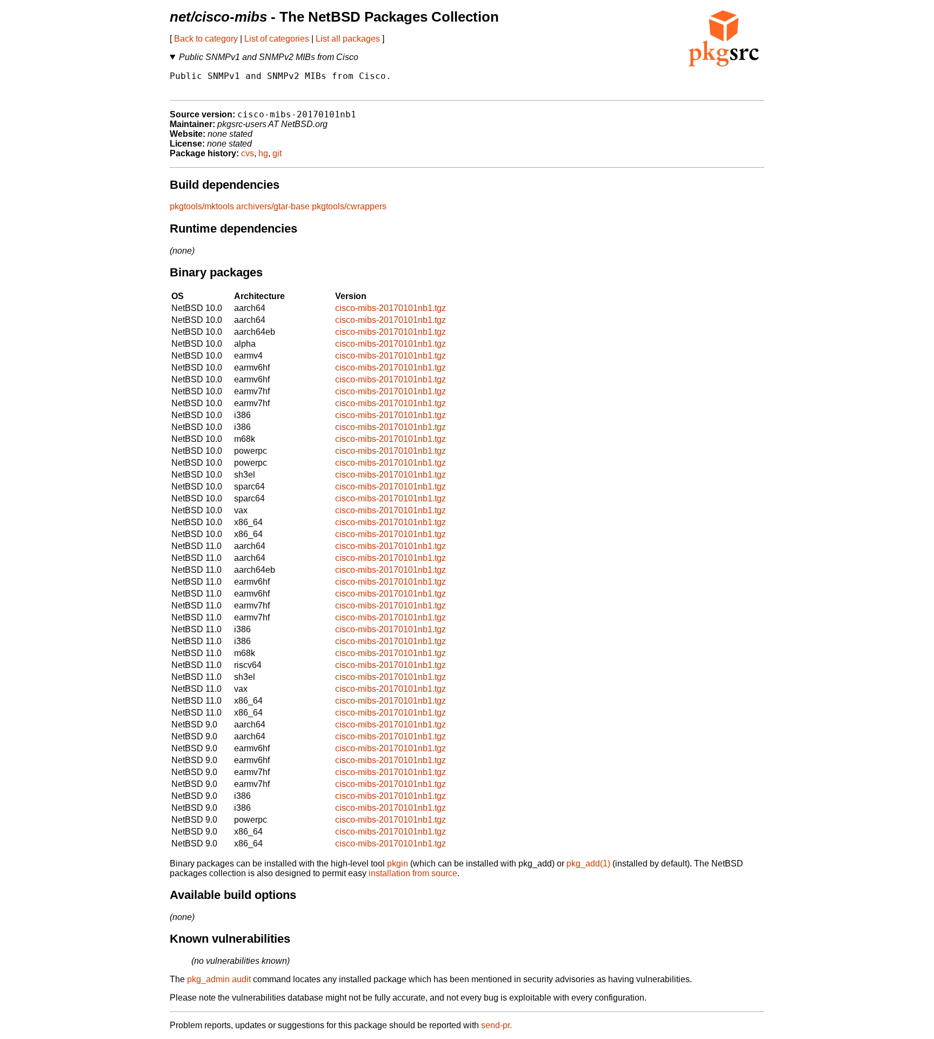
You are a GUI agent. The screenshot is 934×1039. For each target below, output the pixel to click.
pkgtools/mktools (202, 206)
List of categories (276, 38)
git (277, 153)
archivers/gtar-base (273, 206)
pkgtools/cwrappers (349, 206)
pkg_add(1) (588, 863)
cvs (247, 153)
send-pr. (496, 1025)
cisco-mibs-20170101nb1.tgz (390, 308)
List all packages (348, 38)
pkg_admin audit (219, 979)
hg (263, 153)
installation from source (413, 873)
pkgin (397, 863)
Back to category (206, 38)
